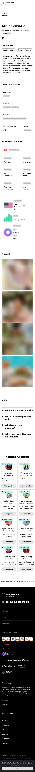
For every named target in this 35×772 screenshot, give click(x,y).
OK (17, 768)
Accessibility (15, 758)
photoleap (5, 739)
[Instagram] (3, 602)
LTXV (3, 730)
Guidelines (5, 755)
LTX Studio (5, 725)
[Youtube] (15, 602)
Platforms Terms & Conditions (17, 755)
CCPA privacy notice (25, 758)
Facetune (5, 734)
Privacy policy (6, 758)
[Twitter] (19, 602)
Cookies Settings (15, 765)
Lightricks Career (8, 713)
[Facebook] (7, 602)
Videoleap (5, 743)
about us (5, 704)
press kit (4, 709)
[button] (30, 3)
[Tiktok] (11, 602)
